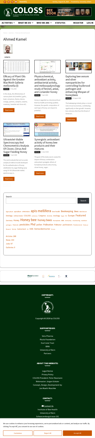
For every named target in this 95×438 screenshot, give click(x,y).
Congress (42, 215)
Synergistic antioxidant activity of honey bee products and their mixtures (47, 144)
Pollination (48, 224)
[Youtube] (16, 2)
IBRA (62, 220)
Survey (14, 229)
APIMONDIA (26, 211)
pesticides (24, 224)
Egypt (62, 216)
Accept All (77, 433)
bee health (56, 211)
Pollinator (58, 225)
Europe (71, 215)
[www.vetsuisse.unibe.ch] (60, 278)
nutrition (84, 220)
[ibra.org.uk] (66, 278)
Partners (47, 353)
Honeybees (56, 220)
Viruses (53, 229)
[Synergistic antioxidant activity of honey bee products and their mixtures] (47, 129)
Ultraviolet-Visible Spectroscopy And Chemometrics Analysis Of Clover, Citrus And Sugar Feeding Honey (16, 146)
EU (66, 216)
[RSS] (12, 2)
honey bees (45, 220)
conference (34, 216)
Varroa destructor (42, 229)
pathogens (9, 225)
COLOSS (27, 215)
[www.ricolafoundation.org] (33, 278)
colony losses (18, 216)
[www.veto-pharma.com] (51, 278)
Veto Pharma (47, 336)
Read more (9, 110)
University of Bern (85, 2)
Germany (9, 220)
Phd (33, 224)
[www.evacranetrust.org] (43, 278)
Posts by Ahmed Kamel (22, 33)
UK (27, 229)
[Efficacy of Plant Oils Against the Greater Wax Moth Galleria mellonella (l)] (16, 66)
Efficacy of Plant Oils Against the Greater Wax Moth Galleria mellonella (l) (14, 81)
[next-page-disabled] (8, 185)
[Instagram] (8, 2)
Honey (16, 220)
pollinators (67, 224)
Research (8, 229)
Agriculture (9, 211)
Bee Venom (83, 211)
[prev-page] (4, 185)
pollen (39, 224)
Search (9, 196)
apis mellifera (41, 211)
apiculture (17, 211)
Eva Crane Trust (47, 343)
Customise (18, 433)
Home (5, 33)
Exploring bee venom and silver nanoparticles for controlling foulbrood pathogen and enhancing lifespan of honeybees (78, 86)
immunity (68, 220)
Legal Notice (47, 371)
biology (9, 215)
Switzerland (21, 229)
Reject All (47, 433)
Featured (81, 215)
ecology (56, 215)
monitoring (76, 220)
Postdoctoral (77, 225)
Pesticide (15, 225)
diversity (49, 216)
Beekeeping (67, 211)
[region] (47, 428)
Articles (6, 89)
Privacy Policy (47, 374)
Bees (76, 211)
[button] (23, 2)
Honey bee (28, 219)
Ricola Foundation (47, 339)
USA (31, 229)
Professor (85, 225)
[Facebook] (5, 2)
